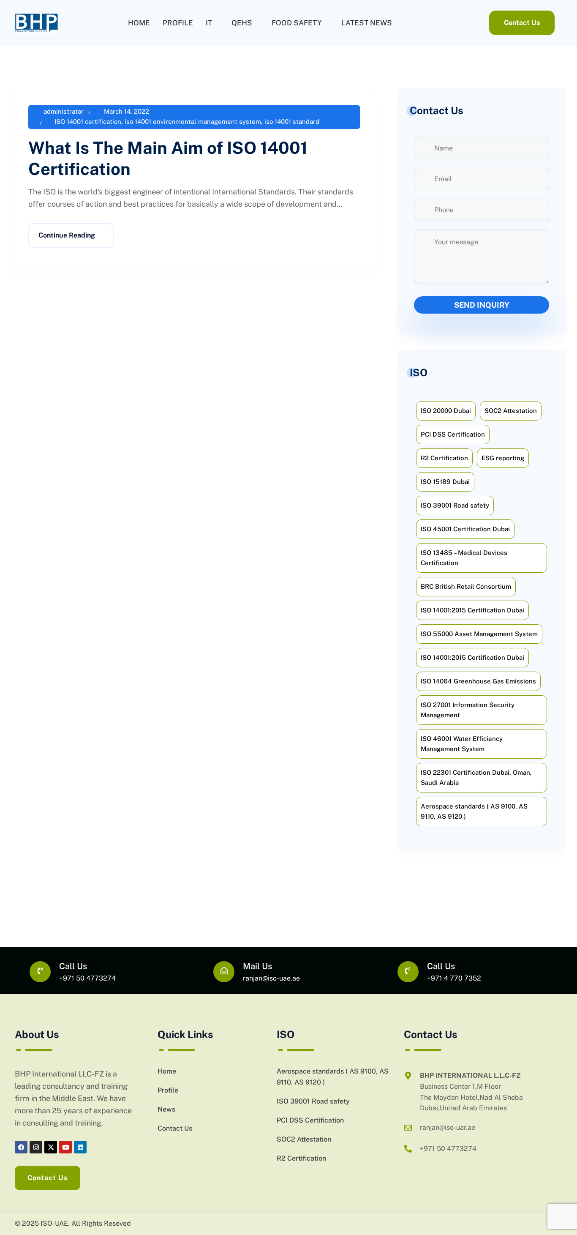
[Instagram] (36, 1147)
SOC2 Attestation (304, 1139)
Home (139, 23)
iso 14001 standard (291, 121)
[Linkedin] (80, 1147)
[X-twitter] (50, 1147)
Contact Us (175, 1128)
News (166, 1109)
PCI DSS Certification (310, 1120)
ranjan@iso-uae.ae (271, 978)
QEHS (241, 23)
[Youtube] (65, 1147)
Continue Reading (66, 235)
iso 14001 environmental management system (193, 121)
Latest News (366, 23)
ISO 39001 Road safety (313, 1101)
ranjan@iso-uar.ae (447, 1127)
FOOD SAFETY (297, 23)
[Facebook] (21, 1147)
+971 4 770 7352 (454, 978)
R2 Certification (301, 1158)
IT (209, 23)
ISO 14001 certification (87, 121)
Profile (178, 23)
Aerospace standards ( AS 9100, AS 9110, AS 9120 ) (333, 1076)
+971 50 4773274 (87, 978)
